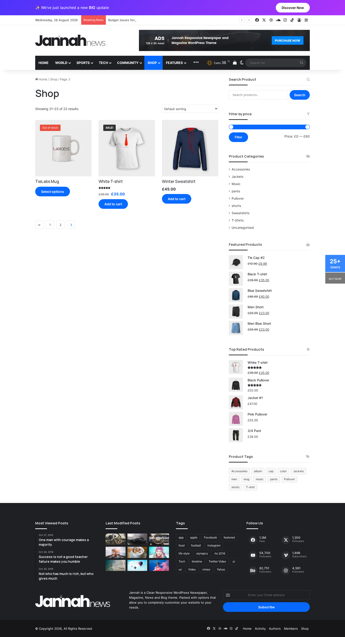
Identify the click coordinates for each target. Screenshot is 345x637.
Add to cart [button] (113, 204)
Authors (275, 628)
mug (246, 479)
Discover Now (293, 8)
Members (291, 628)
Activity (260, 628)
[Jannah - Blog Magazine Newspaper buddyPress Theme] (70, 40)
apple (193, 537)
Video (192, 569)
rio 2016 (220, 553)
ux (180, 569)
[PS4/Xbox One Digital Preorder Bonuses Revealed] (137, 539)
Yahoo (221, 569)
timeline (197, 561)
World (61, 63)
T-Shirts (238, 220)
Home (43, 63)
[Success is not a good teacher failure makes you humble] (137, 565)
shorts (236, 206)
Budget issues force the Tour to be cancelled (141, 20)
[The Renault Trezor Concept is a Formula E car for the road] (116, 539)
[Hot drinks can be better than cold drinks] (137, 552)
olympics (202, 553)
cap (270, 471)
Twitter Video (217, 561)
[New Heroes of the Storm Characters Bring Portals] (159, 539)
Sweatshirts (240, 213)
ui (234, 561)
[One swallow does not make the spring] (116, 565)
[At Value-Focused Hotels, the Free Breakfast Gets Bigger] (116, 552)
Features (174, 63)
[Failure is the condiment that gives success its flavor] (159, 565)
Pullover (238, 198)
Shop (152, 63)
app (181, 537)
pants (236, 191)
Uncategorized (243, 227)
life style (184, 553)
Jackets (237, 176)
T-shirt (250, 487)
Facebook (210, 537)
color (283, 471)
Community (127, 63)
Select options (52, 192)
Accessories (241, 169)
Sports (83, 63)
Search (299, 95)
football (196, 545)
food (181, 545)
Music (236, 184)
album (258, 471)
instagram (213, 545)
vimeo (206, 569)
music (260, 479)
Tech (103, 63)
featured (229, 537)
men (234, 479)
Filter (238, 137)
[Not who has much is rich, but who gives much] (159, 552)
